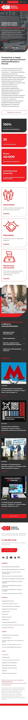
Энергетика (5, 614)
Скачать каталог (9, 550)
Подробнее (4, 40)
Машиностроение (6, 617)
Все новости (14, 516)
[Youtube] (11, 557)
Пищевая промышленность (9, 622)
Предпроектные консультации (10, 635)
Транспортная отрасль (8, 627)
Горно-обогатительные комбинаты (11, 606)
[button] (2, 2)
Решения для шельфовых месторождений (13, 578)
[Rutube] (19, 557)
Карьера (4, 670)
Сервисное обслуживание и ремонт (11, 644)
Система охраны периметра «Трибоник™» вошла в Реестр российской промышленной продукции (13, 428)
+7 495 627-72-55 (8, 540)
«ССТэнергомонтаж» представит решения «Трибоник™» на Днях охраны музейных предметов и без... (13, 504)
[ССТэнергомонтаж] (9, 9)
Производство (6, 657)
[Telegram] (15, 557)
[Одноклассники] (7, 557)
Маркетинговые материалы (9, 673)
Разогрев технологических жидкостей (12, 576)
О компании (5, 654)
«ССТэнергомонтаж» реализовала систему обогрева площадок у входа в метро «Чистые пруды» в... (13, 390)
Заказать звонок (13, 2)
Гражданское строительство (9, 609)
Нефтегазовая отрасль (8, 601)
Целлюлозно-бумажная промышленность (13, 625)
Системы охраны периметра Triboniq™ (12, 593)
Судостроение (6, 611)
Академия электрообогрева (9, 668)
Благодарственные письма (9, 665)
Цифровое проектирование (9, 662)
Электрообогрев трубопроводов (10, 566)
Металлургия (5, 619)
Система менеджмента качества (10, 660)
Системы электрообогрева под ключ (11, 647)
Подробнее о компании (14, 112)
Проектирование (6, 637)
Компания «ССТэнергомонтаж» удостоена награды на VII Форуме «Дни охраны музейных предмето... (13, 466)
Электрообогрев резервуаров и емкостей (13, 569)
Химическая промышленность (10, 603)
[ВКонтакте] (3, 557)
